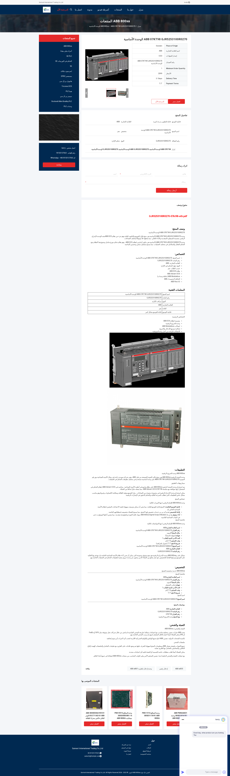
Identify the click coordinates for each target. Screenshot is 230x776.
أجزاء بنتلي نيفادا (66, 51)
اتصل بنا (128, 754)
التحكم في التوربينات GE (63, 61)
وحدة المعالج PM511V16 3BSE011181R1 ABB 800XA (151, 715)
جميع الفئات (187, 754)
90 (71, 66)
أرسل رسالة (171, 190)
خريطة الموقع (147, 751)
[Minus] (182, 719)
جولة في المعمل (126, 748)
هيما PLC (69, 91)
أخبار (149, 745)
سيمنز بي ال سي (66, 96)
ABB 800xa (105, 26)
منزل (139, 26)
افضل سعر (176, 102)
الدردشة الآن (159, 102)
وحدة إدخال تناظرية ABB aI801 (141, 669)
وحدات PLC (68, 106)
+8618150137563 (66, 158)
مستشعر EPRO (66, 76)
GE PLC (69, 56)
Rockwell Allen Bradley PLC (62, 101)
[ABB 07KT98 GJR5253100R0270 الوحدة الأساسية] (106, 65)
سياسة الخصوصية (145, 754)
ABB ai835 (179, 669)
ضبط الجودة (127, 751)
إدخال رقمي (163, 669)
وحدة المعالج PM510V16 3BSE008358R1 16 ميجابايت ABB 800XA (123, 715)
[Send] (183, 772)
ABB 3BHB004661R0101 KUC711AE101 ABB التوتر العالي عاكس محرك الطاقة (95, 715)
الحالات (149, 748)
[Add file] (224, 772)
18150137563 (61, 153)
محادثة (59, 165)
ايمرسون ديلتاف (66, 71)
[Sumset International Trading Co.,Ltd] (47, 10)
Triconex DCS (67, 86)
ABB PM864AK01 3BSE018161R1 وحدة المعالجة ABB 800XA (179, 715)
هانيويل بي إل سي (65, 81)
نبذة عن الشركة (126, 745)
